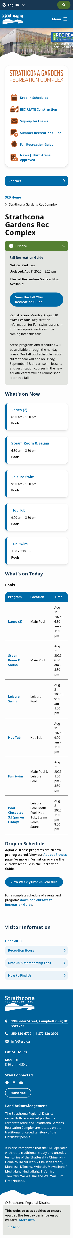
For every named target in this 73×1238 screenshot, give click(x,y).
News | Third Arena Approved (35, 157)
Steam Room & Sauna (30, 443)
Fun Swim (19, 543)
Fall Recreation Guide (37, 144)
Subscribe (18, 1093)
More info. (27, 1220)
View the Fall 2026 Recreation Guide (29, 299)
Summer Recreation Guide (40, 133)
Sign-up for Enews (34, 121)
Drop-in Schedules (34, 98)
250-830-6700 (21, 1033)
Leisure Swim (22, 476)
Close (12, 1227)
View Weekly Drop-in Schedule (34, 882)
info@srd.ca (20, 1041)
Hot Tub (18, 510)
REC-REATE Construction (38, 109)
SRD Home (13, 197)
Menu (56, 19)
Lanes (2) (19, 409)
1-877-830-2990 (46, 1033)
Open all (11, 941)
